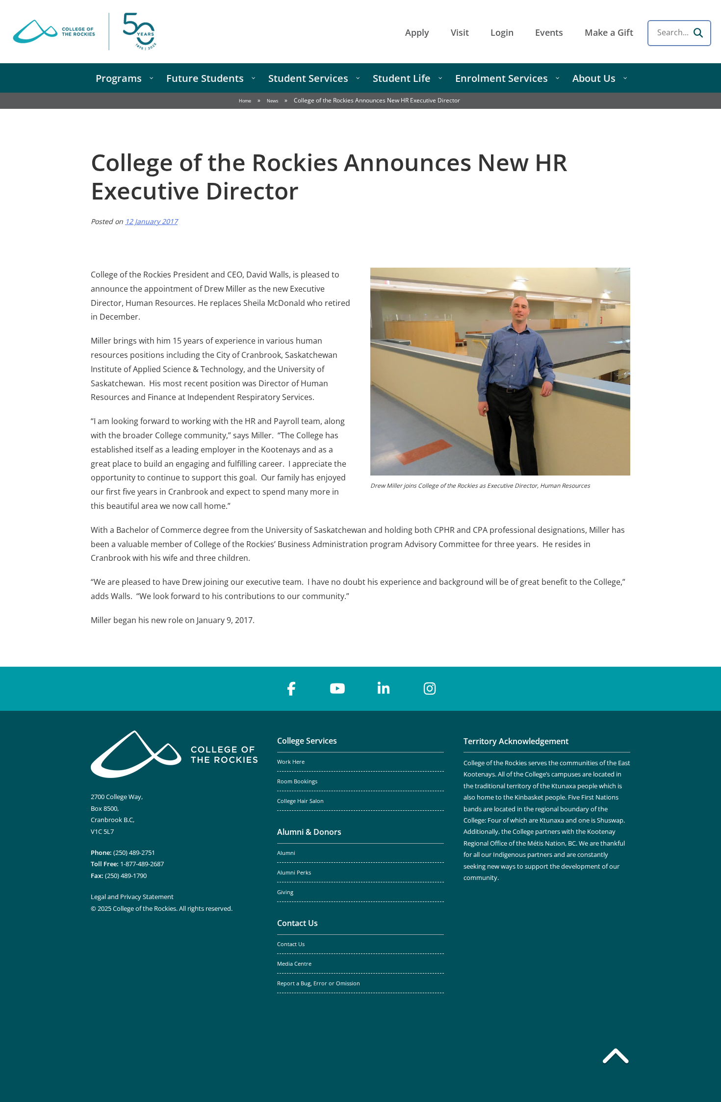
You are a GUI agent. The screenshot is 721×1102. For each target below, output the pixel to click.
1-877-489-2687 (142, 863)
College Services (307, 740)
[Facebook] (291, 688)
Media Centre (294, 963)
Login (502, 32)
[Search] (698, 33)
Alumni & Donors (309, 831)
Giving (285, 892)
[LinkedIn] (383, 688)
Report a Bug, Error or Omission (318, 983)
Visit (460, 32)
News (272, 101)
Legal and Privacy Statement (132, 896)
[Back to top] (615, 1058)
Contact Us (297, 923)
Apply (417, 32)
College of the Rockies (86, 31)
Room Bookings (297, 781)
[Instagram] (429, 688)
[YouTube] (337, 688)
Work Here (291, 761)
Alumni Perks (294, 872)
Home (245, 101)
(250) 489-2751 (134, 852)
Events (549, 32)
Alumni (286, 853)
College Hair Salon (300, 801)
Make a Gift (609, 32)
